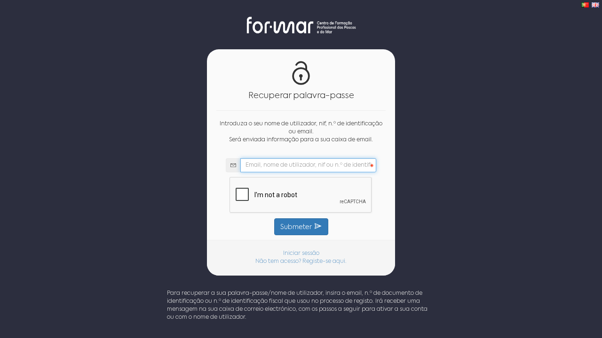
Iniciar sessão (301, 253)
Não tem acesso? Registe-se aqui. (301, 261)
